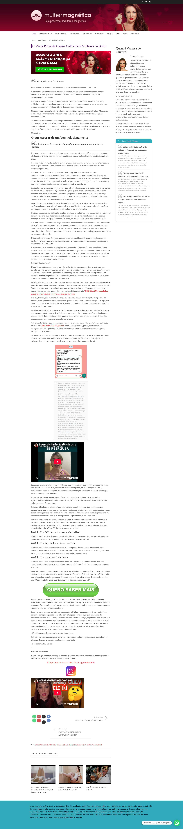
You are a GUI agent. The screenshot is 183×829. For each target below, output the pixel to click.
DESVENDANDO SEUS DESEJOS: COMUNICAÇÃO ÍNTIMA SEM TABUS (42, 790)
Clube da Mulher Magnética (52, 326)
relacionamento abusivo (77, 744)
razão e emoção (62, 744)
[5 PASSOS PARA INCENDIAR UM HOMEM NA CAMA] (71, 775)
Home (33, 40)
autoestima (39, 744)
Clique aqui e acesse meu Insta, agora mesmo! (71, 662)
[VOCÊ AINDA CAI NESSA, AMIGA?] (98, 775)
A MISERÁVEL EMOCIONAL (57, 40)
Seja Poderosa (42, 40)
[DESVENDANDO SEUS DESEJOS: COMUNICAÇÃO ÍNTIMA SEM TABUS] (43, 775)
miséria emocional (50, 744)
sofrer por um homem (94, 744)
